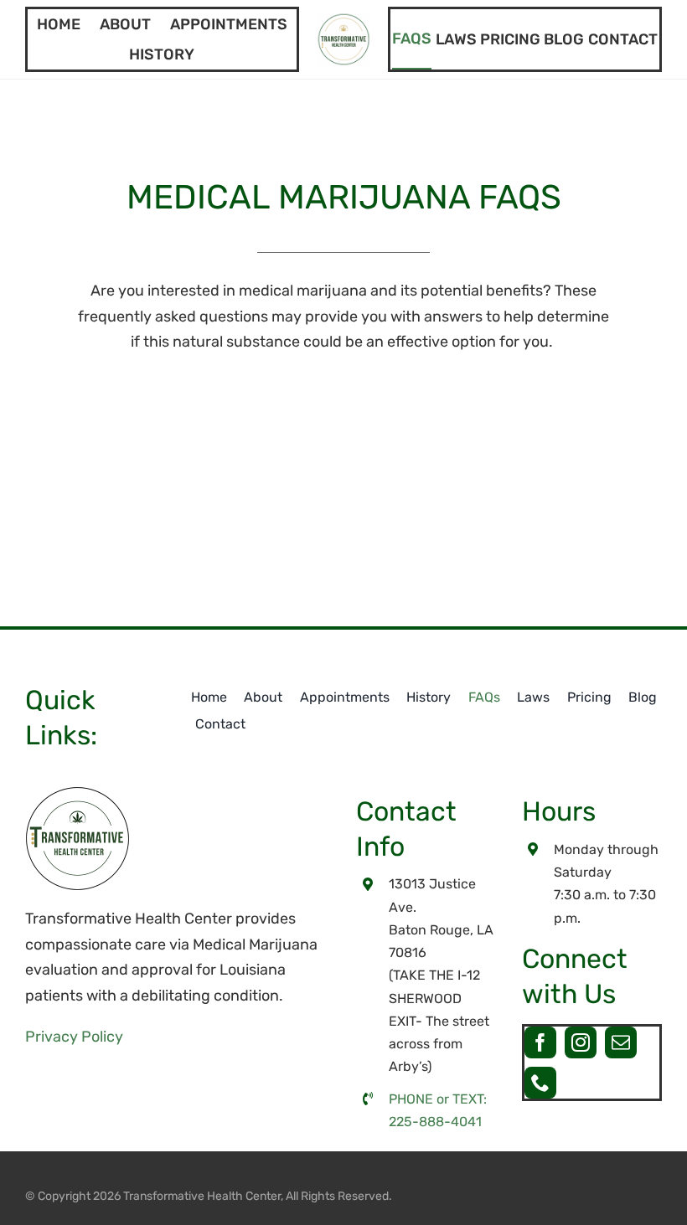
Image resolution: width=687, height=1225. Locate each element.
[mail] (621, 1042)
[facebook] (540, 1042)
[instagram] (581, 1042)
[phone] (540, 1083)
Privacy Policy (74, 1036)
